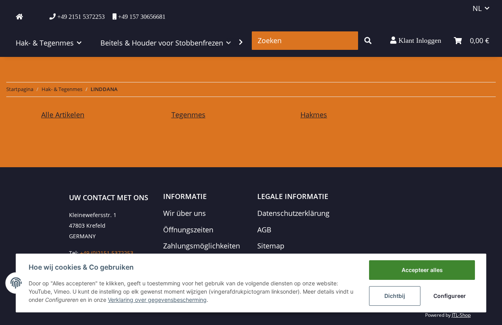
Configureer (449, 295)
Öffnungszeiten (188, 229)
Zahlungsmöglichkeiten (201, 245)
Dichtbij (394, 295)
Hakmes (313, 114)
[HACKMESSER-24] (19, 16)
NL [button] (477, 8)
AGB (264, 229)
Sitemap (270, 245)
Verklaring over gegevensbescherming (157, 299)
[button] (415, 40)
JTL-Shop (461, 315)
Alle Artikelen (62, 114)
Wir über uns (184, 213)
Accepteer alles (422, 270)
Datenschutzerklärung (293, 213)
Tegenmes (188, 114)
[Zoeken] (368, 40)
